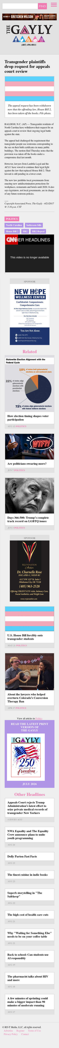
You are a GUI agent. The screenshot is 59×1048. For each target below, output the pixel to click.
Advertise (8, 1030)
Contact (25, 1034)
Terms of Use (34, 1030)
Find (42, 6)
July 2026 (30, 784)
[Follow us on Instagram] (41, 39)
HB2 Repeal (38, 231)
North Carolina (14, 225)
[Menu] (54, 4)
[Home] (29, 29)
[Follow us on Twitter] (22, 39)
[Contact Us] (35, 39)
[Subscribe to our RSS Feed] (28, 39)
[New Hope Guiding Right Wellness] (29, 314)
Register (20, 1030)
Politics (12, 218)
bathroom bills (33, 225)
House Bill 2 (12, 231)
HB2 (25, 231)
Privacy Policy (11, 1034)
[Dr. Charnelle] (29, 571)
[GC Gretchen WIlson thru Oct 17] (29, 17)
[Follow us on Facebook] (16, 39)
